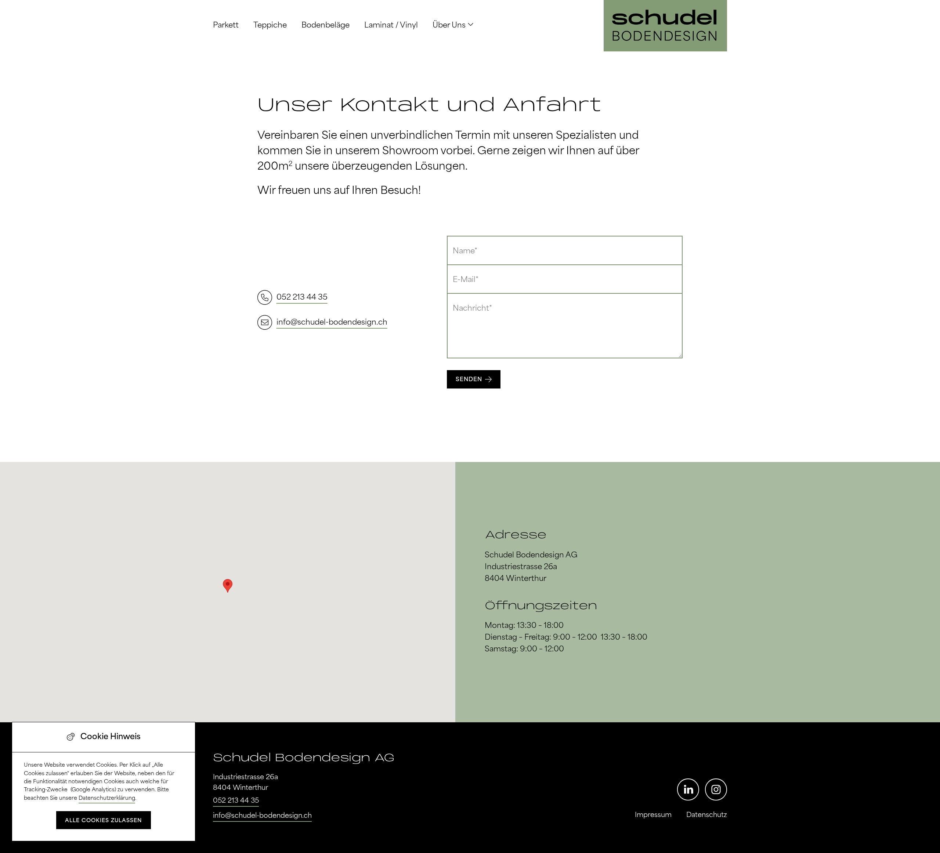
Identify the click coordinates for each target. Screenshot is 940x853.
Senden (469, 380)
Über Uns (449, 25)
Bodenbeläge (325, 25)
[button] (227, 586)
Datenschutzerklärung (107, 798)
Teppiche (270, 25)
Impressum (653, 815)
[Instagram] (716, 789)
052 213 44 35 (236, 801)
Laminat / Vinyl (391, 25)
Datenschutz (706, 815)
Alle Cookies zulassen (103, 820)
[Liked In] (688, 789)
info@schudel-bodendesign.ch (262, 816)
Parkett (226, 25)
